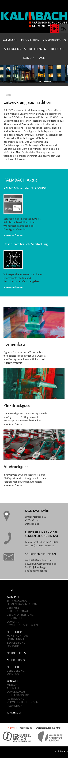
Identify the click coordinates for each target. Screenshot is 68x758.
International (17, 611)
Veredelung (16, 670)
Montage (13, 674)
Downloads (16, 691)
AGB (42, 57)
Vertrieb (13, 607)
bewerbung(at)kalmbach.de (40, 563)
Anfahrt (13, 688)
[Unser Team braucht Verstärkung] (13, 259)
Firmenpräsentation (22, 604)
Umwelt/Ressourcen (22, 625)
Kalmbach (10, 40)
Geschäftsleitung (20, 614)
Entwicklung (17, 600)
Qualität (13, 621)
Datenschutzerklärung (48, 727)
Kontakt (29, 57)
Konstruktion (17, 635)
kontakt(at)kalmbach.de (38, 560)
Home (10, 590)
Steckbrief (14, 618)
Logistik (13, 646)
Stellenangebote (19, 695)
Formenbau (14, 344)
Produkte (57, 49)
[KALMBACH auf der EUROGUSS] (13, 204)
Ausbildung (15, 698)
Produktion (30, 40)
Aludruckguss (15, 49)
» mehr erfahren (12, 235)
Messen (12, 684)
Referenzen (37, 49)
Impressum (14, 712)
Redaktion (14, 705)
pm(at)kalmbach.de (36, 570)
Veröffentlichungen (22, 702)
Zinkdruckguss (54, 40)
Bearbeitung (16, 642)
